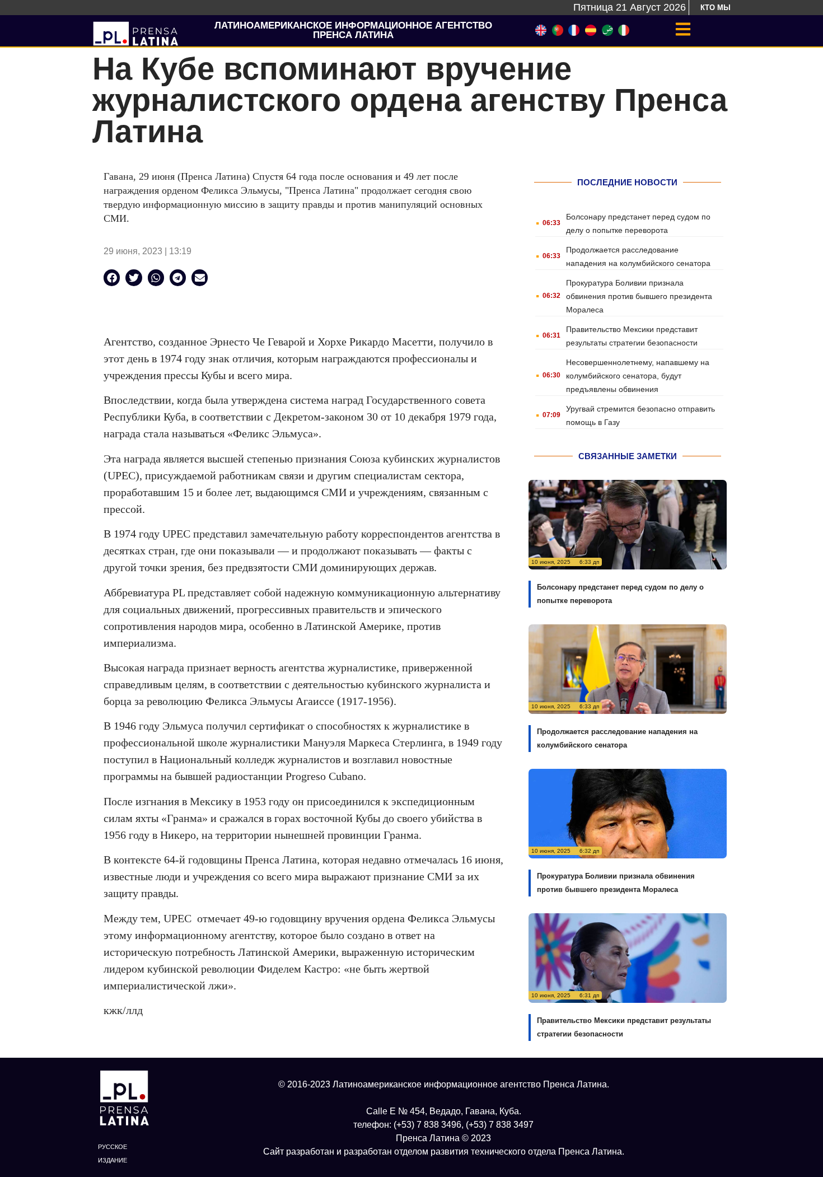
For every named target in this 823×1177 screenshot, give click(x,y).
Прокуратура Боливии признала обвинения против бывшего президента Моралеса (639, 296)
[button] (112, 277)
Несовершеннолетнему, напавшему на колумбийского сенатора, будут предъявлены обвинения (637, 376)
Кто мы (715, 7)
